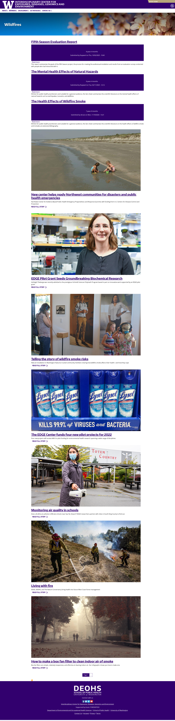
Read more (36, 62)
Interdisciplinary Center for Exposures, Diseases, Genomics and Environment (39, 4)
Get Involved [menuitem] (35, 11)
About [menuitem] (4, 11)
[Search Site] (172, 6)
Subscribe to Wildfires (32, 680)
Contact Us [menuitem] (46, 11)
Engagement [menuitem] (23, 11)
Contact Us (78, 713)
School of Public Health (101, 710)
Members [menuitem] (12, 11)
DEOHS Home (153, 1)
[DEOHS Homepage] (87, 691)
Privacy (92, 713)
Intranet (86, 713)
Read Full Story (37, 207)
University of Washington (119, 710)
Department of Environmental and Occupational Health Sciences (69, 710)
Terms (98, 713)
